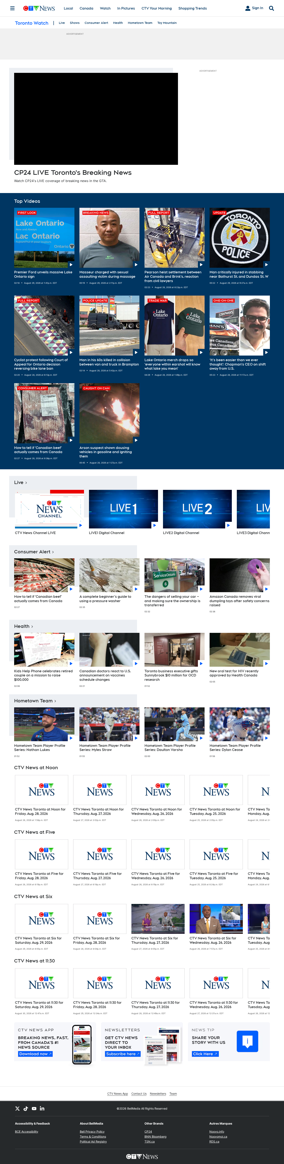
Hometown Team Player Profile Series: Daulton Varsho (170, 748)
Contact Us (139, 1093)
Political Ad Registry (93, 1141)
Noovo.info (216, 1131)
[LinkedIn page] (42, 1108)
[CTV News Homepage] (39, 8)
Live (62, 22)
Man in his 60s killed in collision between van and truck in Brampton (109, 362)
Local (68, 8)
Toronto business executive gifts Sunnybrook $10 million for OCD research (171, 675)
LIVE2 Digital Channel (181, 533)
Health (118, 22)
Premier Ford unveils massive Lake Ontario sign (43, 274)
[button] (261, 514)
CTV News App (117, 1093)
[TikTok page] (25, 1108)
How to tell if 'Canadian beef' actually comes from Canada (38, 450)
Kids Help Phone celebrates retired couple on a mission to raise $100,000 (43, 675)
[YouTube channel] (34, 1108)
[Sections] (12, 8)
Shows (75, 22)
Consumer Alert (96, 22)
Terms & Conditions (93, 1136)
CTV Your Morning (157, 8)
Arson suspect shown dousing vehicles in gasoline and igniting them (105, 452)
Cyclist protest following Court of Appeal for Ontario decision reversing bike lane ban (41, 364)
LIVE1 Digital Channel (106, 533)
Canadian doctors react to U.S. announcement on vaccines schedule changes (105, 675)
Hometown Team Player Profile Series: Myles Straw (105, 748)
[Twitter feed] (17, 1108)
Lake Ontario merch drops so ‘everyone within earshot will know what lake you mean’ (172, 364)
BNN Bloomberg (155, 1136)
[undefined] (41, 798)
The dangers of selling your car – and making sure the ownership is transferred (172, 601)
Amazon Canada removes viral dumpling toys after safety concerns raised (239, 601)
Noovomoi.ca (218, 1136)
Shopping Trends (192, 8)
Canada (86, 8)
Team (173, 1093)
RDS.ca (214, 1141)
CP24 (148, 1131)
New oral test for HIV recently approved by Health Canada (234, 673)
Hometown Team (140, 22)
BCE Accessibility (26, 1131)
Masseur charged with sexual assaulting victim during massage (107, 274)
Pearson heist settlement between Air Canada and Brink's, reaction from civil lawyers (172, 276)
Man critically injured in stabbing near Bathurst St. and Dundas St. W (239, 274)
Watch (105, 8)
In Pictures (126, 8)
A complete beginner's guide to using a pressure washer (105, 599)
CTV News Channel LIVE (35, 533)
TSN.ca (149, 1141)
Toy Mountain (167, 22)
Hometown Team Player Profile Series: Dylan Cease (235, 748)
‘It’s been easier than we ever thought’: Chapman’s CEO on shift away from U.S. (238, 364)
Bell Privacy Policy (92, 1131)
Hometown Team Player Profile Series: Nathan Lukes (39, 748)
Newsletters (158, 1093)
